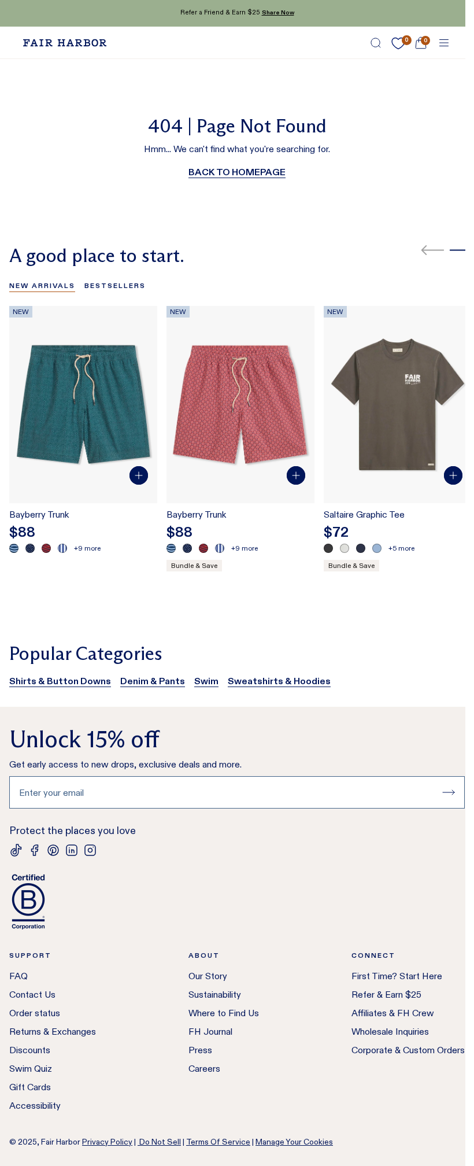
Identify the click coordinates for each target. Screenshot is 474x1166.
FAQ (18, 976)
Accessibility (35, 1105)
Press (200, 1050)
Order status (34, 1013)
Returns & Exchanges (52, 1031)
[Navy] (360, 548)
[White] (344, 548)
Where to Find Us (223, 1013)
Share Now (278, 12)
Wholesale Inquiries (390, 1031)
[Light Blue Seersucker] (62, 548)
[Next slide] (461, 250)
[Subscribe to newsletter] (449, 792)
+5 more (401, 548)
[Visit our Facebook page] (35, 850)
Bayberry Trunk (39, 514)
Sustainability (214, 994)
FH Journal (210, 1031)
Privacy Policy (107, 1142)
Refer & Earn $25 (386, 994)
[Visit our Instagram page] (90, 850)
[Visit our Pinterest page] (53, 850)
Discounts (29, 1050)
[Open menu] (444, 43)
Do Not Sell (159, 1142)
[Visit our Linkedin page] (72, 850)
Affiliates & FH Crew (392, 1013)
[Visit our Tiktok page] (16, 850)
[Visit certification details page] (237, 901)
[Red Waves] (46, 548)
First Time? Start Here (396, 976)
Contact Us (32, 994)
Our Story (207, 976)
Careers (204, 1068)
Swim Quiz (30, 1068)
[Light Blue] (377, 548)
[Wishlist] (398, 43)
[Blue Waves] (13, 548)
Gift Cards (30, 1087)
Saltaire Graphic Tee (364, 514)
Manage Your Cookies (294, 1142)
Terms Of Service (218, 1142)
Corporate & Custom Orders (408, 1050)
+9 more (87, 548)
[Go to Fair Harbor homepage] (64, 43)
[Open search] (376, 43)
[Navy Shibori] (30, 548)
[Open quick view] (138, 475)
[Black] (328, 548)
